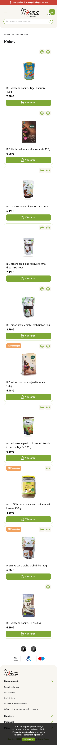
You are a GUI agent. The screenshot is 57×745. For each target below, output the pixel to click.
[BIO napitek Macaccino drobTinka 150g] (28, 170)
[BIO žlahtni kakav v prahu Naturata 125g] (28, 113)
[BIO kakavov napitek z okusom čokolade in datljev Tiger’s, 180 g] (28, 407)
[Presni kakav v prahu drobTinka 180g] (28, 529)
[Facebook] (23, 649)
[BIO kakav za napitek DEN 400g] (28, 587)
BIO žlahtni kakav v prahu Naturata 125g (28, 149)
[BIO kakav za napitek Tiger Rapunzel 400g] (28, 52)
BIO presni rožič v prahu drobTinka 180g (28, 325)
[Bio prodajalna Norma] (30, 12)
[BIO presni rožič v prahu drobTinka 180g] (28, 289)
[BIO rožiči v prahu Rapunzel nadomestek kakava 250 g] (28, 468)
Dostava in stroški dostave (15, 704)
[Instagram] (33, 649)
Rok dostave (9, 693)
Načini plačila (9, 698)
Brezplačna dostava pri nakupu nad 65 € (30, 2)
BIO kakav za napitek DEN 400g (23, 623)
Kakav (25, 35)
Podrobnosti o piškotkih (33, 735)
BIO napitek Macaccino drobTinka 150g (27, 206)
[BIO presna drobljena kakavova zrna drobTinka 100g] (28, 227)
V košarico (30, 102)
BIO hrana (16, 35)
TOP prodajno (14, 346)
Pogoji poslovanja (11, 687)
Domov (7, 35)
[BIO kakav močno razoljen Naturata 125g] (28, 346)
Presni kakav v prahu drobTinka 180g (26, 565)
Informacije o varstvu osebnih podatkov (21, 709)
